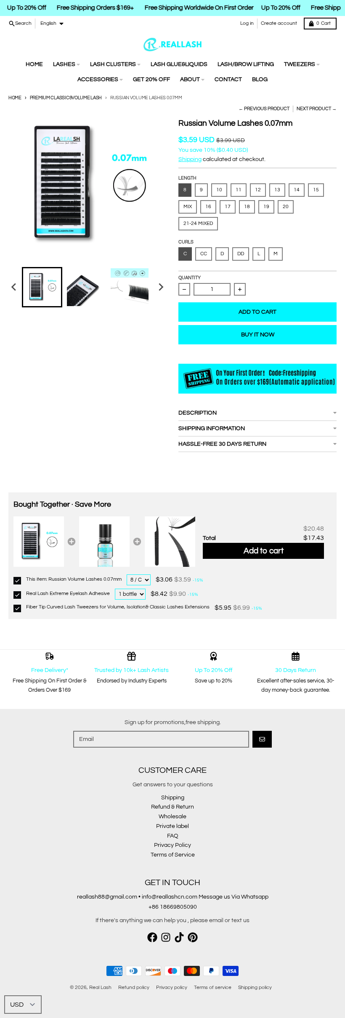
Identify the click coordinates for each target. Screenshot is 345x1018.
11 (239, 190)
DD (240, 253)
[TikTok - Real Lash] (179, 937)
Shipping (190, 159)
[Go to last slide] (14, 287)
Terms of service (212, 987)
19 (266, 206)
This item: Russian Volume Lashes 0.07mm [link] (74, 579)
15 (316, 190)
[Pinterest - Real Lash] (193, 937)
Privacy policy (171, 987)
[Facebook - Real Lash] (152, 937)
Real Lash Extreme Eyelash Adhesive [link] (68, 593)
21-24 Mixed (198, 223)
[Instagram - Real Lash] (166, 937)
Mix (187, 206)
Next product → (317, 108)
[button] (42, 287)
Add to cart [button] (264, 551)
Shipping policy (255, 987)
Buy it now (257, 335)
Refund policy (133, 987)
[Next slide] (161, 287)
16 (208, 206)
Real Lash (100, 987)
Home (14, 97)
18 (247, 206)
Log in (247, 23)
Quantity (189, 277)
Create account (279, 23)
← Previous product (264, 108)
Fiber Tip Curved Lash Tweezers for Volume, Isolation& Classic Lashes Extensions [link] (118, 607)
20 (286, 206)
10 (219, 190)
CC (203, 253)
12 (258, 190)
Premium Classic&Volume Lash (66, 97)
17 (228, 206)
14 (297, 190)
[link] (38, 541)
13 (277, 190)
